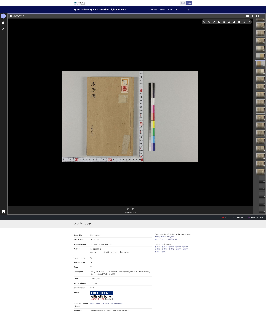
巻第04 (185, 247)
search (162, 9)
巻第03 (178, 247)
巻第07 (171, 249)
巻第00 (157, 247)
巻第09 (185, 249)
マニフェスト (229, 217)
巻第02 (171, 247)
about (178, 9)
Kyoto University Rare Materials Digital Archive (100, 9)
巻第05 (157, 249)
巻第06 (164, 249)
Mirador (242, 217)
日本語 (183, 3)
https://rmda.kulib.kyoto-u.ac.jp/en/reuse (106, 304)
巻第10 (157, 252)
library (186, 9)
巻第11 (163, 252)
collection (153, 9)
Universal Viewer (257, 217)
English (189, 3)
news (170, 9)
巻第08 (178, 249)
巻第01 (164, 247)
